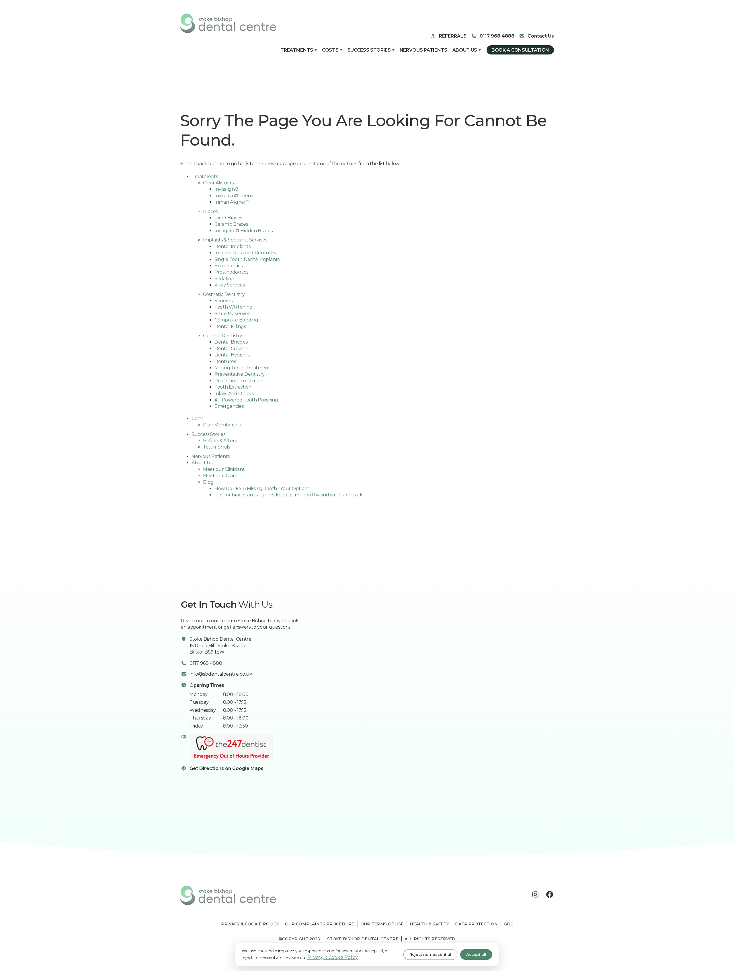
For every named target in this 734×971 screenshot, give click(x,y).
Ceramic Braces (231, 224)
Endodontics (228, 265)
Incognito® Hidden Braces (243, 230)
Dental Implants (232, 246)
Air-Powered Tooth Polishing (246, 400)
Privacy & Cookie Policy (250, 924)
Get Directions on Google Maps (226, 768)
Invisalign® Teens (233, 195)
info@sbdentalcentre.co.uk (221, 674)
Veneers (223, 300)
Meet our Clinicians (224, 469)
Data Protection (476, 924)
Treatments (296, 50)
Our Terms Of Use (382, 924)
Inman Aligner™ (232, 202)
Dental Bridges (231, 342)
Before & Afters (220, 440)
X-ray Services (229, 285)
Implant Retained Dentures (245, 253)
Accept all (476, 954)
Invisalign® (226, 189)
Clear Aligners (218, 183)
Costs (330, 50)
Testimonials (216, 447)
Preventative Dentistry (239, 374)
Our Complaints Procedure (319, 924)
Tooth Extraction (232, 387)
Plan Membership (222, 425)
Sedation (224, 278)
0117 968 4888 (497, 36)
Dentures (225, 361)
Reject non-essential (430, 954)
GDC (508, 924)
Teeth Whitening (233, 307)
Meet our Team (220, 475)
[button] (298, 50)
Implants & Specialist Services (235, 240)
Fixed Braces (228, 218)
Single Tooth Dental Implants (247, 259)
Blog (208, 482)
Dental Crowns (230, 348)
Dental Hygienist (232, 355)
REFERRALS (452, 36)
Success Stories (369, 50)
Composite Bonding (236, 320)
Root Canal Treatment (239, 380)
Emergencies (228, 406)
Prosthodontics (231, 272)
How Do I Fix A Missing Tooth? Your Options (261, 488)
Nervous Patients (423, 50)
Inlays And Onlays (234, 393)
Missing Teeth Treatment (242, 368)
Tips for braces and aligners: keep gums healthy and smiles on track (288, 495)
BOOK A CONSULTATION (520, 50)
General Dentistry (222, 335)
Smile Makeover (232, 313)
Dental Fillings (230, 326)
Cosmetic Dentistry (224, 294)
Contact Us (541, 36)
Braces (210, 211)
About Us (464, 50)
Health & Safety (429, 924)
